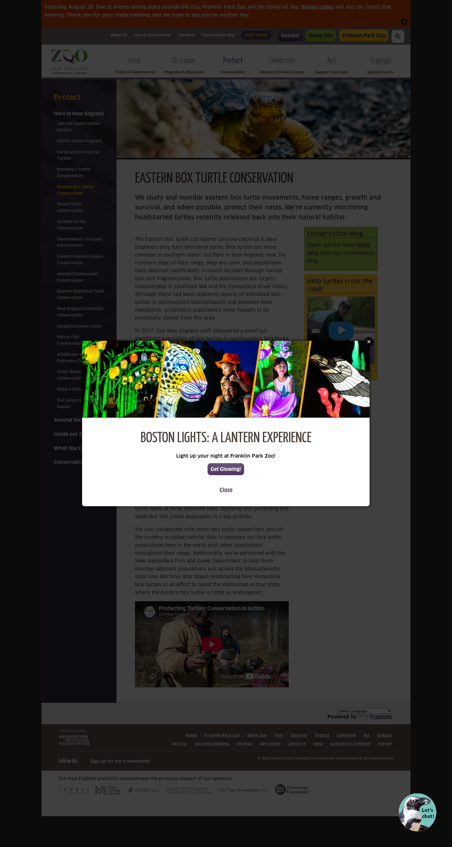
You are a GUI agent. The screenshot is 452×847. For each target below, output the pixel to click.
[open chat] (417, 812)
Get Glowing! (226, 469)
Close (226, 490)
